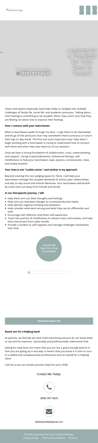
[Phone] (88, 12)
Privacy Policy (31, 438)
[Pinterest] (94, 8)
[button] (51, 10)
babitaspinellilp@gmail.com (49, 422)
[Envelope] (94, 12)
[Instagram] (81, 12)
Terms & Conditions (53, 438)
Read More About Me (49, 321)
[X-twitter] (88, 8)
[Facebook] (81, 8)
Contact (72, 438)
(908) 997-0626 (36, 73)
